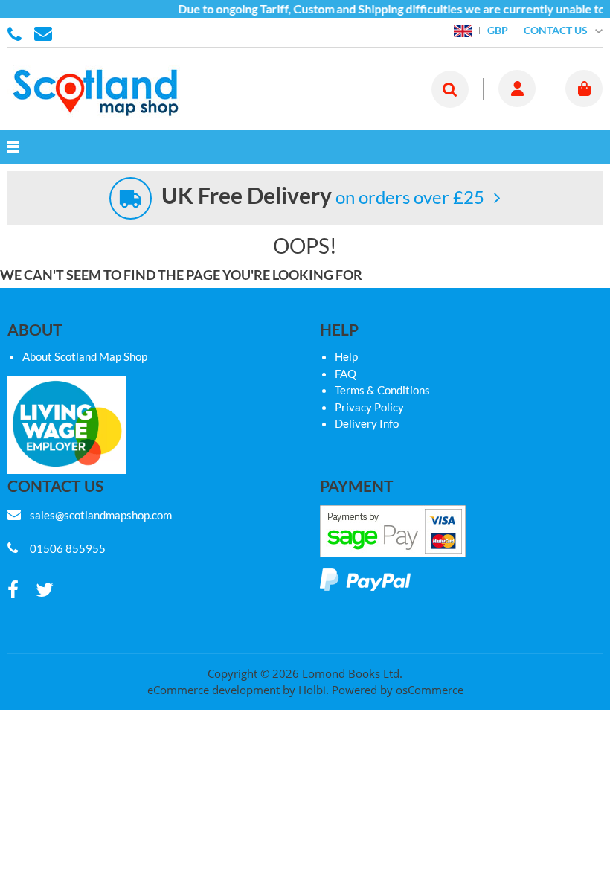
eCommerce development (213, 689)
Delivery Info (367, 423)
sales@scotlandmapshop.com (101, 515)
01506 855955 (17, 33)
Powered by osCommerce (397, 689)
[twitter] (45, 590)
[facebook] (13, 590)
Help (346, 356)
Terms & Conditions (382, 390)
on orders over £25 (322, 197)
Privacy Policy (369, 407)
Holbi (312, 689)
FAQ (345, 373)
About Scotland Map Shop (84, 356)
